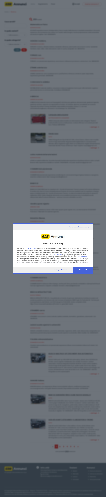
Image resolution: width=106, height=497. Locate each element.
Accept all (83, 270)
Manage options (60, 270)
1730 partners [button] (31, 248)
